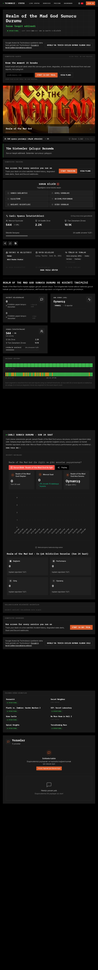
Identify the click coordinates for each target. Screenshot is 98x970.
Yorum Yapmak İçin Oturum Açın (49, 768)
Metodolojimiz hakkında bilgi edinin (50, 547)
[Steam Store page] (15, 243)
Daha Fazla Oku (12, 448)
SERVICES (47, 3)
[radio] (27, 193)
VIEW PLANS (66, 75)
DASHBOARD (68, 3)
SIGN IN (90, 3)
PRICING (57, 3)
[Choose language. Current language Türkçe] (80, 3)
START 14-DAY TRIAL (46, 75)
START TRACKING (68, 171)
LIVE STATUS (34, 3)
